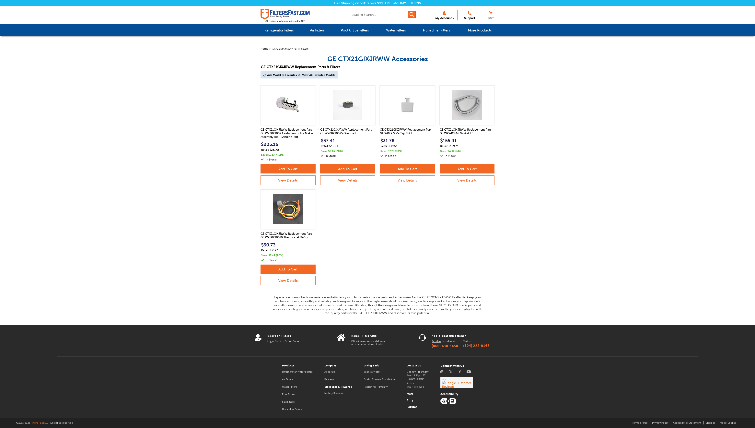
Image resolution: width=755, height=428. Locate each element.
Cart (491, 18)
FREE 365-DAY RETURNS (403, 3)
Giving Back (371, 365)
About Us (329, 372)
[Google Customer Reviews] (456, 382)
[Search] (412, 14)
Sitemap (710, 422)
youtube (469, 371)
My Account (443, 18)
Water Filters (289, 386)
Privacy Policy (660, 422)
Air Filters (287, 379)
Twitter (451, 371)
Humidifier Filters (292, 409)
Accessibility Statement (687, 422)
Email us (436, 341)
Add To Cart (287, 169)
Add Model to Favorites (282, 75)
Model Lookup (728, 422)
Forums (412, 407)
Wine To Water (372, 372)
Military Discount (334, 393)
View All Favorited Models (318, 75)
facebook (460, 371)
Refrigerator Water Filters (297, 372)
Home (264, 48)
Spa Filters (288, 401)
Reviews (329, 379)
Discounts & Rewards (338, 386)
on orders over (358, 3)
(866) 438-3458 (445, 346)
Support (469, 18)
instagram (441, 371)
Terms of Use (640, 422)
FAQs (410, 393)
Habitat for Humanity (376, 386)
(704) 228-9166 (476, 346)
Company (330, 365)
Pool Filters (289, 394)
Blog (410, 400)
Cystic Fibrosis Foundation (379, 379)
